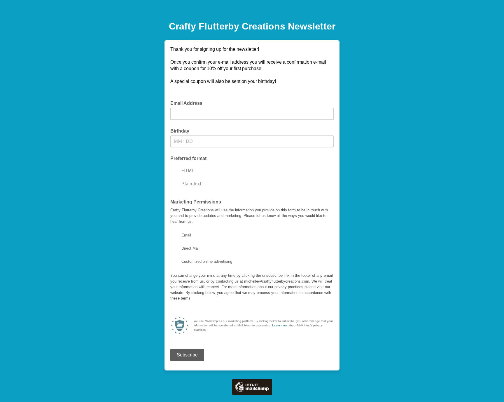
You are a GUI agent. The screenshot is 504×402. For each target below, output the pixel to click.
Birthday (179, 130)
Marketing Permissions (195, 201)
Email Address (188, 103)
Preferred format (188, 158)
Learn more (280, 325)
